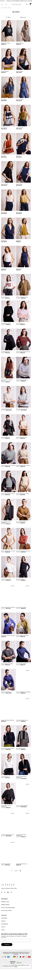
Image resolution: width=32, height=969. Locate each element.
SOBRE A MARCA (5, 904)
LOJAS (2, 929)
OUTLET (3, 926)
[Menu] (2, 4)
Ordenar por (23, 17)
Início (2, 7)
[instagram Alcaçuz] (1, 892)
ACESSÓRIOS (4, 924)
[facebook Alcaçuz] (4, 892)
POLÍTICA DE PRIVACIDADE (8, 907)
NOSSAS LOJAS (5, 901)
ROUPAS (3, 921)
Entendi (15, 966)
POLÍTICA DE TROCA (6, 910)
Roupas (5, 7)
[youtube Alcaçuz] (7, 892)
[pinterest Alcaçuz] (11, 892)
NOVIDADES (4, 918)
